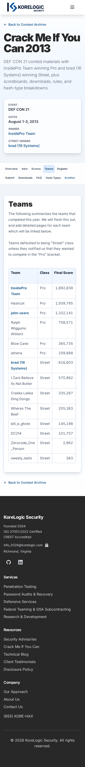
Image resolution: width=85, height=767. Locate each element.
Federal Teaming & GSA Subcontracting (37, 609)
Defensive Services (20, 601)
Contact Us (13, 706)
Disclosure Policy (18, 669)
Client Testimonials (20, 661)
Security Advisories (20, 639)
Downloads (25, 177)
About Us (11, 699)
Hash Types (53, 177)
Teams (49, 168)
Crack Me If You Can (21, 646)
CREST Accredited (17, 537)
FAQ (39, 177)
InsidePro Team (21, 133)
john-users (20, 313)
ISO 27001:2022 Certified (23, 531)
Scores (36, 168)
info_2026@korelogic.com (23, 545)
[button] (72, 7)
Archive (70, 177)
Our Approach (16, 691)
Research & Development (25, 616)
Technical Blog (16, 654)
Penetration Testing (20, 586)
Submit (9, 177)
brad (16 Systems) (24, 145)
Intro (25, 168)
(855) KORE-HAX (18, 716)
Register (62, 168)
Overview (11, 168)
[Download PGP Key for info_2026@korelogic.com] (46, 545)
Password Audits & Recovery (28, 594)
